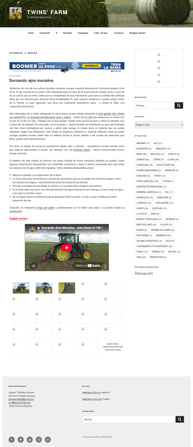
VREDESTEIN (158, 257)
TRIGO (142, 251)
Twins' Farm (47, 12)
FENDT (160, 175)
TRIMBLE (158, 251)
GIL (169, 191)
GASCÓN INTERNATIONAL (151, 186)
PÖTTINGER (144, 235)
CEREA (158, 159)
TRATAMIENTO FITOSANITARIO (154, 246)
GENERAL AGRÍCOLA (148, 191)
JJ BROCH (143, 202)
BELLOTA (157, 153)
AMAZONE (163, 148)
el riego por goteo (44, 207)
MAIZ (155, 213)
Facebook (45, 32)
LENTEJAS (159, 208)
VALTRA (174, 251)
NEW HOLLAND (146, 224)
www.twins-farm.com (92, 398)
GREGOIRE (164, 197)
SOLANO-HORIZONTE (149, 240)
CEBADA (142, 159)
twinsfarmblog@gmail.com (21, 399)
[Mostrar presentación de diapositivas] (113, 346)
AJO (158, 143)
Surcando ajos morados (31, 80)
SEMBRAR (163, 235)
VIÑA (141, 257)
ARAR (141, 153)
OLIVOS (166, 224)
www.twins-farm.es (91, 392)
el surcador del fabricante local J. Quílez (49, 117)
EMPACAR (171, 170)
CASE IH (174, 153)
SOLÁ (170, 240)
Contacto (119, 32)
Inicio (31, 32)
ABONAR (143, 143)
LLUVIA (141, 213)
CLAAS (173, 159)
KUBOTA (142, 208)
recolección (15, 211)
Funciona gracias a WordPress (97, 436)
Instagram (83, 32)
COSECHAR (144, 164)
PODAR (141, 229)
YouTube (67, 32)
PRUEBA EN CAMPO (162, 229)
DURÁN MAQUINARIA (148, 170)
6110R (88, 117)
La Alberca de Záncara (19, 402)
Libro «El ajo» (101, 32)
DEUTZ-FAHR (166, 164)
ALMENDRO (144, 148)
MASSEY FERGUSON (149, 219)
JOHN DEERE (164, 202)
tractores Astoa (81, 149)
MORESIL (172, 219)
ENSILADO (143, 175)
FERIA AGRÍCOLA (147, 181)
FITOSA (168, 181)
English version (138, 32)
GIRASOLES (144, 197)
